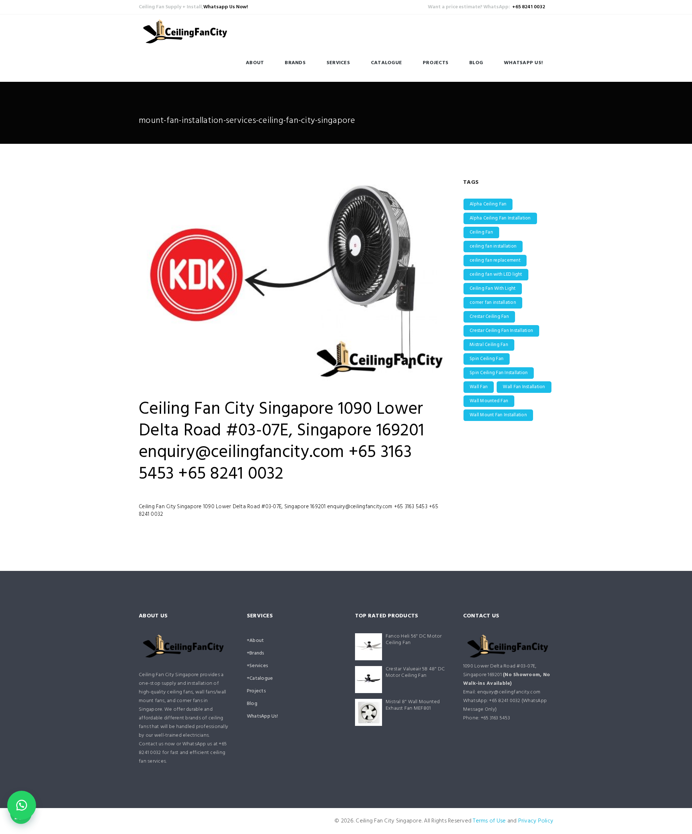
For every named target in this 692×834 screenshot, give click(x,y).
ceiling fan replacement (495, 260)
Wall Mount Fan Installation (498, 415)
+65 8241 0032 (528, 7)
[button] (21, 805)
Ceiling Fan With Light (493, 288)
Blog (476, 63)
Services (338, 63)
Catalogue (386, 63)
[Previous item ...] (215, 278)
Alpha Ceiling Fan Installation (500, 218)
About (255, 63)
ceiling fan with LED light (496, 274)
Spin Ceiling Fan (487, 359)
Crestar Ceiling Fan (489, 316)
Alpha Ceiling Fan (488, 204)
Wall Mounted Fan (489, 401)
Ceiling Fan (481, 232)
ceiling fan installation (493, 246)
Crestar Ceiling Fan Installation (501, 330)
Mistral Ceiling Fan (489, 345)
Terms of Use (489, 821)
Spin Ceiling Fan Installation (499, 373)
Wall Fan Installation (524, 387)
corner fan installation (493, 302)
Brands (295, 63)
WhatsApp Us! (523, 63)
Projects (435, 63)
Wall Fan (479, 387)
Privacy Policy (536, 821)
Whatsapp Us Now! (225, 7)
